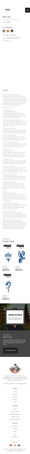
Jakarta (15, 391)
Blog (15, 434)
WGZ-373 (17, 266)
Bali (15, 402)
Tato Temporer (12, 35)
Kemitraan (15, 428)
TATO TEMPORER (15, 38)
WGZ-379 (5, 295)
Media (15, 431)
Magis (7, 35)
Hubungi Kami (15, 436)
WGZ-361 (5, 266)
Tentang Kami (15, 426)
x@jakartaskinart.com (21, 383)
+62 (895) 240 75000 (9, 383)
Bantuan (15, 409)
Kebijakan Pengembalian (15, 414)
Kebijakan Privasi (15, 416)
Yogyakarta (15, 397)
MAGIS (8, 38)
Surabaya (15, 399)
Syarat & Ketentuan (15, 411)
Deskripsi (5, 89)
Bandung (15, 394)
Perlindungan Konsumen (15, 419)
